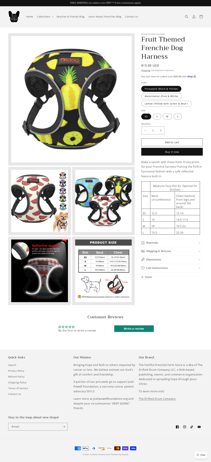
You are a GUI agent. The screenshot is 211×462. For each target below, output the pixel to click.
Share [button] (148, 276)
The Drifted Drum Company (157, 399)
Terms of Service (18, 388)
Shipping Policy (17, 382)
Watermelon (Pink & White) (161, 96)
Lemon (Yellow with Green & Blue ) (166, 103)
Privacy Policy (16, 370)
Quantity (146, 123)
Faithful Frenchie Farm (100, 454)
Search (12, 365)
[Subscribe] (63, 427)
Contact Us (14, 394)
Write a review (134, 328)
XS (146, 116)
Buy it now (172, 151)
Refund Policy (16, 376)
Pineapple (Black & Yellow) (161, 88)
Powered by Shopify (120, 454)
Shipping (145, 70)
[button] (45, 16)
